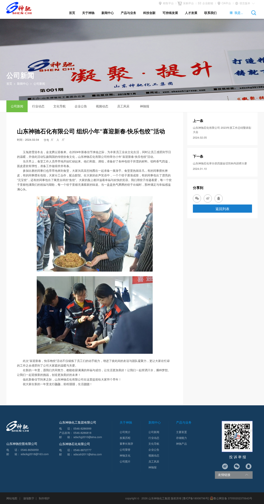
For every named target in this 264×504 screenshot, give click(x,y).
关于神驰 (88, 12)
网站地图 (11, 498)
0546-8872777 (82, 450)
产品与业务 (128, 12)
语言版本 (247, 3)
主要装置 (181, 432)
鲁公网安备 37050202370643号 (233, 498)
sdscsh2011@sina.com (87, 454)
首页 (72, 12)
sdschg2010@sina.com (87, 437)
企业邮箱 (207, 3)
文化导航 (59, 106)
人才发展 (191, 12)
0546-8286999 (82, 428)
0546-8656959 (30, 450)
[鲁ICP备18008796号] (195, 498)
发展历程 (125, 438)
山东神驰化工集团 (159, 498)
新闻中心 (107, 12)
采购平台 (188, 3)
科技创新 (149, 12)
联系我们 (210, 12)
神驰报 (144, 106)
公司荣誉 (125, 449)
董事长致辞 (126, 443)
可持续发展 (170, 12)
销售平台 (168, 3)
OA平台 (226, 3)
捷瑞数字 (28, 498)
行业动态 (38, 106)
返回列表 (222, 208)
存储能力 (181, 438)
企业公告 (81, 106)
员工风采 (123, 106)
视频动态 (102, 106)
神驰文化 (125, 455)
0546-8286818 (82, 433)
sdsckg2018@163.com (35, 454)
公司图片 (125, 461)
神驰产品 (181, 443)
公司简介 (125, 432)
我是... (236, 12)
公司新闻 (17, 106)
